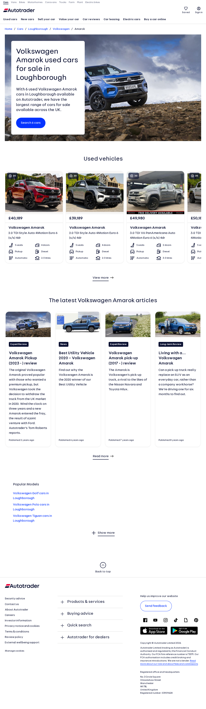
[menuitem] (10, 20)
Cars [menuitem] (5, 2)
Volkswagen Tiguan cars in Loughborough (32, 518)
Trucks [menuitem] (62, 2)
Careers (10, 615)
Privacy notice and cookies (22, 626)
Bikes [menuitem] (22, 2)
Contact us (12, 604)
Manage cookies (14, 651)
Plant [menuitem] (80, 2)
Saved (186, 12)
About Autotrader (16, 609)
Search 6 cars (31, 123)
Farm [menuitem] (72, 2)
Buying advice (80, 614)
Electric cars (131, 19)
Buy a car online (155, 19)
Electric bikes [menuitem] (92, 2)
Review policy (14, 637)
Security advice (15, 598)
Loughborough (38, 29)
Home (8, 29)
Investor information (18, 620)
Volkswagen (61, 29)
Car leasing (111, 19)
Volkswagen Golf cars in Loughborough (31, 496)
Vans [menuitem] (14, 2)
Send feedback (156, 606)
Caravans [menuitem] (51, 2)
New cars (27, 19)
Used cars (10, 19)
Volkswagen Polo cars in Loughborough (31, 507)
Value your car (69, 19)
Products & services (86, 602)
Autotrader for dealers (88, 637)
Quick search (79, 625)
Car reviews (91, 19)
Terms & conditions (17, 631)
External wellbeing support (22, 642)
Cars (20, 29)
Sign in (199, 12)
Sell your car (46, 19)
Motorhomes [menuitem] (35, 2)
